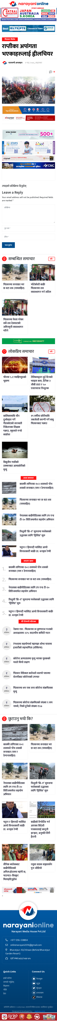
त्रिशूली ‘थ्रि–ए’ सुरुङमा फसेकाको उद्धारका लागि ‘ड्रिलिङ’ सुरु (35, 533)
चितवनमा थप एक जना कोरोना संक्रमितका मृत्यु (33, 690)
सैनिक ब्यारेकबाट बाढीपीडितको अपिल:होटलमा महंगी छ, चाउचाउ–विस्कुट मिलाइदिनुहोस (14, 872)
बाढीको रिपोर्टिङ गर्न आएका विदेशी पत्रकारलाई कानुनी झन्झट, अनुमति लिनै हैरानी (40, 829)
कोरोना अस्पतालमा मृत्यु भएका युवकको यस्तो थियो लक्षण (31, 660)
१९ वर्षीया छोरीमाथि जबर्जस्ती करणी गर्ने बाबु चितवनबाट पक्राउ (42, 420)
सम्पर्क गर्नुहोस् (8, 982)
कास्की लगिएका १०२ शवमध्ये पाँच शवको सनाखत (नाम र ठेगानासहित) (36, 486)
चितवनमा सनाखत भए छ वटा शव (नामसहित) (13, 286)
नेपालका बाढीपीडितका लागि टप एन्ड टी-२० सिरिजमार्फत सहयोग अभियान (37, 517)
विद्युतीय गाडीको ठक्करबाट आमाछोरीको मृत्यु (14, 466)
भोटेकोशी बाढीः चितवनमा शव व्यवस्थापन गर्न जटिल (41, 288)
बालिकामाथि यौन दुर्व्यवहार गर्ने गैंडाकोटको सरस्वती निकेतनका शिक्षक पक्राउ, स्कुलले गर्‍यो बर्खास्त (12, 425)
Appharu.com (40, 1011)
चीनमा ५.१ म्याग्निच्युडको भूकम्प (14, 379)
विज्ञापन (6, 986)
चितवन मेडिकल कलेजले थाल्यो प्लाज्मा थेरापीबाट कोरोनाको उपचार (31, 675)
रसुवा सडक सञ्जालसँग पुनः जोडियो (41, 866)
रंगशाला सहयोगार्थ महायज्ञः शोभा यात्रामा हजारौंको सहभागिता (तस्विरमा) (32, 646)
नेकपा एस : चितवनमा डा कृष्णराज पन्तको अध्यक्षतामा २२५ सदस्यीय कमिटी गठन (32, 631)
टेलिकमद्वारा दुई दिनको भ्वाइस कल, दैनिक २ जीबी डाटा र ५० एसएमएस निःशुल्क (41, 383)
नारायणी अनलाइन (15, 62)
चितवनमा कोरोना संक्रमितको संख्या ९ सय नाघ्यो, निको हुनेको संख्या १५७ (32, 704)
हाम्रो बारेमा (7, 978)
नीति (5, 990)
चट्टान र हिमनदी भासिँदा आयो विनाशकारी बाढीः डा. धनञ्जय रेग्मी (35, 549)
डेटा (4, 993)
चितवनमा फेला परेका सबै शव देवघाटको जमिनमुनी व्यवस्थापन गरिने (13, 325)
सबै (51, 259)
